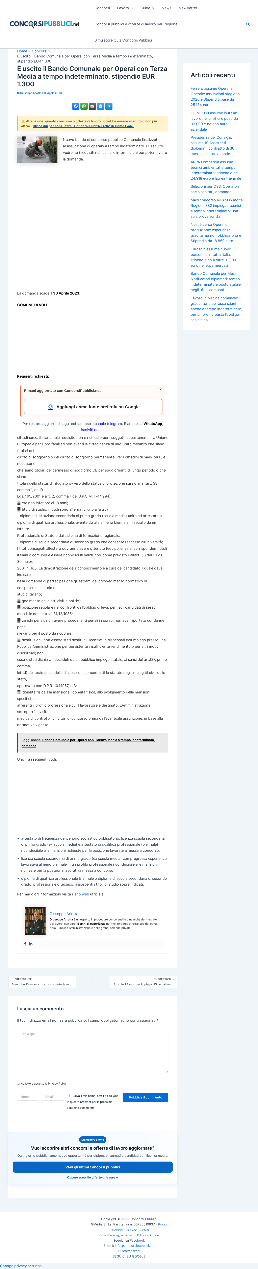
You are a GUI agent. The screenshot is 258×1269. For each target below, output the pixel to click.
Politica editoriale (148, 1235)
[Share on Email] (92, 106)
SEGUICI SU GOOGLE (129, 1256)
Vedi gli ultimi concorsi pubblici (92, 1167)
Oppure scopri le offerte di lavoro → (93, 1177)
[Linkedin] (31, 944)
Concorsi (102, 8)
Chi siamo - (133, 1230)
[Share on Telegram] (108, 106)
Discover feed (129, 1251)
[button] (131, 8)
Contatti (144, 1230)
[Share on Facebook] (75, 106)
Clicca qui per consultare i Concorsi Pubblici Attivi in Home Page (83, 126)
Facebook (137, 1240)
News (166, 8)
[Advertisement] (92, 228)
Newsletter (188, 8)
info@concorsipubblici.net (135, 1246)
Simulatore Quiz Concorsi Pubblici (123, 40)
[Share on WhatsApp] (84, 106)
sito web (82, 894)
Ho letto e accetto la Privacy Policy (43, 1083)
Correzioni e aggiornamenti (116, 1235)
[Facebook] (25, 944)
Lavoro (123, 8)
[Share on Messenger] (100, 106)
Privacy (162, 1224)
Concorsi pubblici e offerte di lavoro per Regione (136, 24)
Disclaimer (117, 1230)
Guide (145, 8)
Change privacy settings (21, 1266)
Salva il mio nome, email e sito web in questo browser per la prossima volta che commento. (93, 1101)
